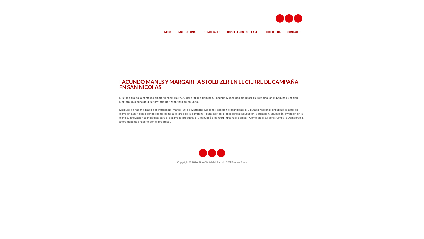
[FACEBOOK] (280, 18)
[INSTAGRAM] (298, 18)
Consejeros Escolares (243, 32)
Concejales (212, 32)
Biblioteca (273, 32)
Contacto (294, 32)
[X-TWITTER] (289, 18)
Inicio (167, 32)
